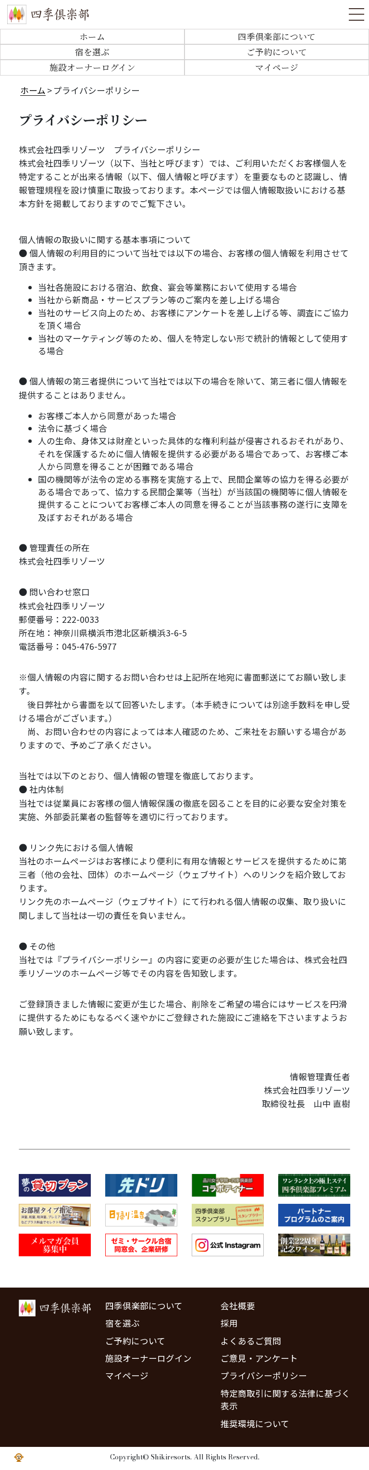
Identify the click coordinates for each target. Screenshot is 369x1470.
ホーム (92, 36)
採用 (229, 1323)
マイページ (276, 67)
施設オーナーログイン (92, 67)
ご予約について (276, 52)
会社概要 (238, 1306)
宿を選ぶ (92, 52)
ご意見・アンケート (259, 1358)
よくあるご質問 (251, 1341)
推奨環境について (255, 1424)
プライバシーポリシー (264, 1375)
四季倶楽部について (277, 36)
